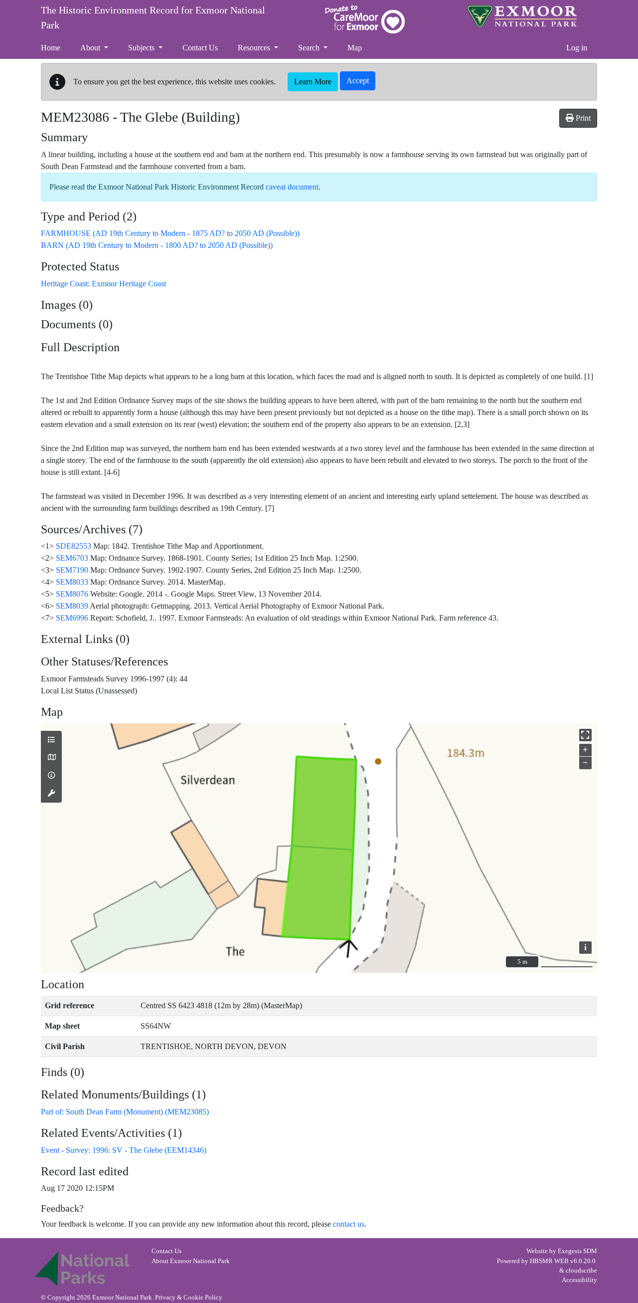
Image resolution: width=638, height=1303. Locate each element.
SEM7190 (72, 570)
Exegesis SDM (577, 1251)
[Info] (51, 776)
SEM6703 (72, 558)
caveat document (292, 187)
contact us (348, 1224)
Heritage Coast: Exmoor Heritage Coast (103, 283)
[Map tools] (51, 794)
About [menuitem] (91, 47)
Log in (576, 47)
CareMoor (365, 19)
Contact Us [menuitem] (200, 47)
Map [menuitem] (354, 47)
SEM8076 (72, 594)
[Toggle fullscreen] (585, 735)
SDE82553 (73, 546)
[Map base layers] (51, 758)
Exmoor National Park (522, 16)
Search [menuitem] (309, 47)
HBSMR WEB (549, 1261)
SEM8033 (72, 582)
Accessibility (579, 1280)
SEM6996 (72, 618)
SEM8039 (72, 606)
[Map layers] (51, 740)
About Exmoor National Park (191, 1261)
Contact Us (166, 1251)
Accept (357, 80)
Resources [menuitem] (255, 47)
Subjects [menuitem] (142, 47)
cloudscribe (581, 1270)
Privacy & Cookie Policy (188, 1297)
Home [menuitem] (50, 47)
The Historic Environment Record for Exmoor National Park (153, 17)
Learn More (312, 81)
